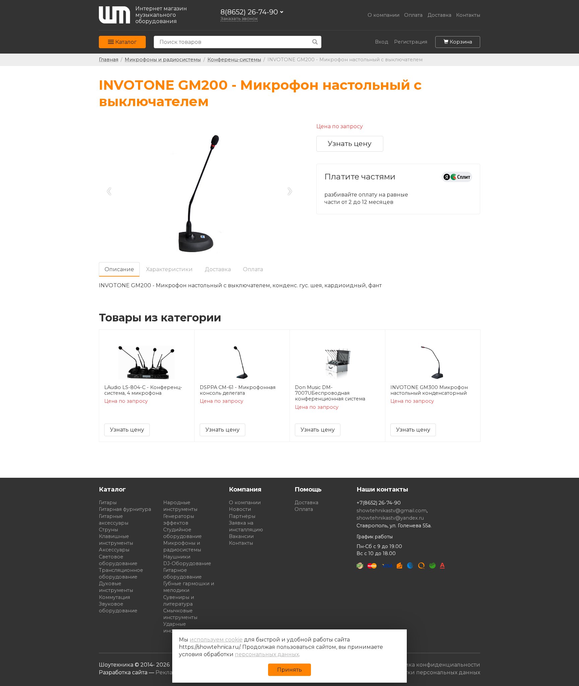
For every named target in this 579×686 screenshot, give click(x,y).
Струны (108, 530)
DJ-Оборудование (187, 563)
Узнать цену (350, 143)
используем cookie (216, 639)
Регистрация (410, 42)
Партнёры (242, 516)
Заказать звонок (239, 18)
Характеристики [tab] (169, 269)
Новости (240, 509)
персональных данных (267, 654)
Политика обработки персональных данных (418, 672)
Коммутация (114, 597)
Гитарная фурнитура (125, 509)
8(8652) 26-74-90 (249, 12)
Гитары (108, 503)
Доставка (439, 15)
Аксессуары (114, 550)
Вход (381, 42)
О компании (383, 15)
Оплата (413, 15)
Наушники (176, 557)
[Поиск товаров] (315, 42)
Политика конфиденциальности (433, 665)
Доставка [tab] (218, 269)
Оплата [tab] (253, 269)
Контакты (468, 15)
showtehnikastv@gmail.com (392, 511)
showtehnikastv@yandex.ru (390, 518)
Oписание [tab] (119, 269)
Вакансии (241, 536)
